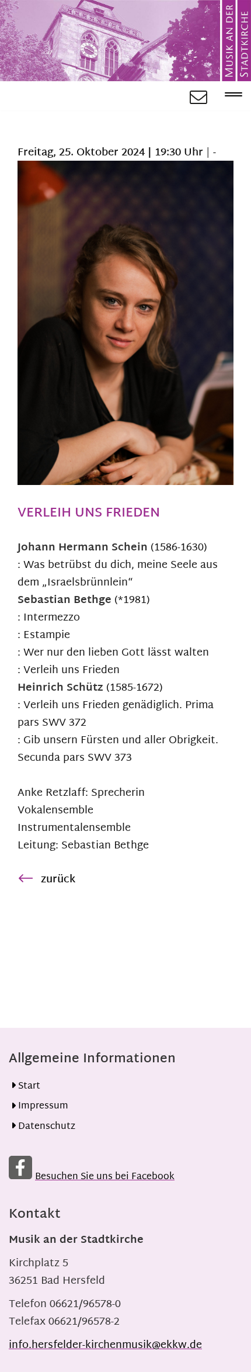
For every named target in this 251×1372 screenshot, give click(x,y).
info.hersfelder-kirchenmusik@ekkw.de (105, 1345)
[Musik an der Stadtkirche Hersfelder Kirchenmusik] (125, 40)
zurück (58, 879)
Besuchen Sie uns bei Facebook (105, 1177)
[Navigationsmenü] (229, 95)
